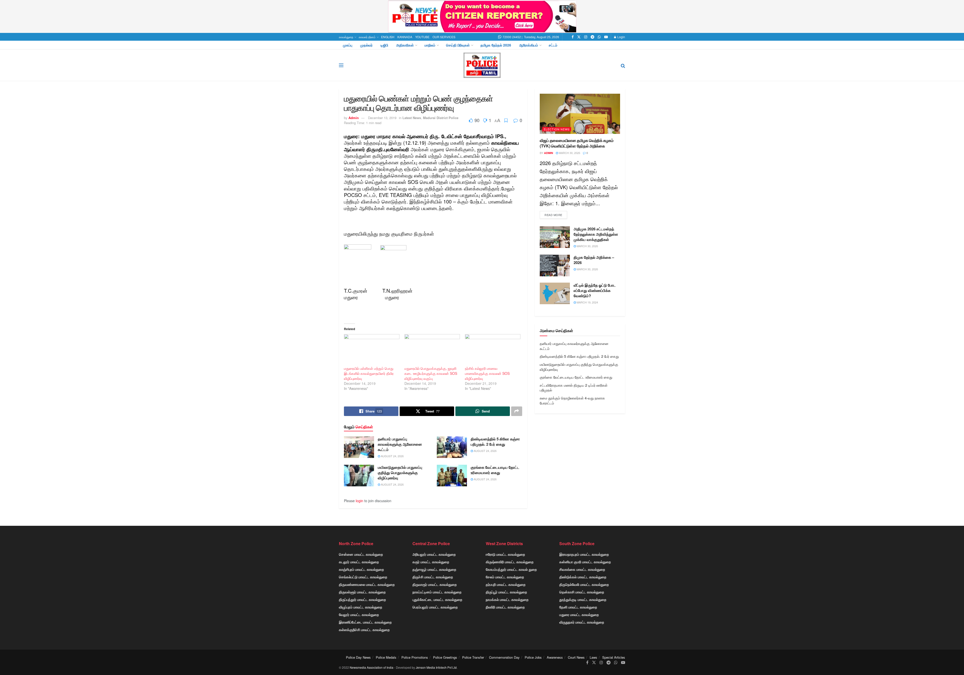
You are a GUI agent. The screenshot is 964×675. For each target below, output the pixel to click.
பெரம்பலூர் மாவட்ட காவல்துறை (435, 606)
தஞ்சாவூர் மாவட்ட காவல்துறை (434, 569)
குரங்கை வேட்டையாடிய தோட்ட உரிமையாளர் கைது (495, 469)
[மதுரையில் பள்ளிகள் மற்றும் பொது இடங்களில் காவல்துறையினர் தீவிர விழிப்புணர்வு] (371, 350)
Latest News (411, 117)
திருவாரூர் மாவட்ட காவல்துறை (434, 584)
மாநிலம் (430, 44)
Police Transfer (473, 657)
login (359, 500)
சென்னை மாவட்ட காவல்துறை (361, 554)
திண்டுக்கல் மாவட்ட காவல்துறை (582, 576)
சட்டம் (553, 44)
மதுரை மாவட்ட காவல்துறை (579, 614)
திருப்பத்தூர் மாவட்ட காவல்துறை (362, 599)
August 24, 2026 (392, 456)
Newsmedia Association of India (371, 667)
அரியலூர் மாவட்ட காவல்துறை (434, 554)
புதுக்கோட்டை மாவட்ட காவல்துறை (437, 599)
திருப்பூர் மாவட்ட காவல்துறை (506, 591)
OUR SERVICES (444, 37)
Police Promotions (414, 657)
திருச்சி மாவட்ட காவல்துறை (432, 576)
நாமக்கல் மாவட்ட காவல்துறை (507, 599)
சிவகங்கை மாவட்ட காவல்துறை (582, 569)
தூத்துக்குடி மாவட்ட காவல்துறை (582, 599)
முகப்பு (347, 44)
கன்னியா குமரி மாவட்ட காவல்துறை (585, 561)
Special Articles (613, 657)
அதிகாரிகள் (405, 44)
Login (621, 37)
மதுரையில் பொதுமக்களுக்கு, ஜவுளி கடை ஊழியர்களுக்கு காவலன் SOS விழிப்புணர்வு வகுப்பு (430, 373)
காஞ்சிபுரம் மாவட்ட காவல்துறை (361, 569)
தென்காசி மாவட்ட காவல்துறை (581, 591)
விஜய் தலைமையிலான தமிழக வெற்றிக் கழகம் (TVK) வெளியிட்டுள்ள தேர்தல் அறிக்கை (577, 143)
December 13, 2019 (382, 117)
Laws (593, 657)
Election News (557, 129)
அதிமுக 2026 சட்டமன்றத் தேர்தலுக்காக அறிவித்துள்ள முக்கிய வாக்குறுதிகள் (596, 234)
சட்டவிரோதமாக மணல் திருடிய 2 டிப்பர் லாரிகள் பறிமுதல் (574, 388)
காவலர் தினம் (367, 37)
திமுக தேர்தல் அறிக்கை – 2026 (594, 259)
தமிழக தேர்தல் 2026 (495, 44)
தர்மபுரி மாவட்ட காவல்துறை (505, 584)
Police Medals (386, 657)
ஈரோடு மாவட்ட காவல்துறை (505, 554)
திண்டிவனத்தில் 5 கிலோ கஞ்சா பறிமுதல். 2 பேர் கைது (495, 441)
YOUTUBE (422, 37)
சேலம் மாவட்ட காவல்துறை (505, 576)
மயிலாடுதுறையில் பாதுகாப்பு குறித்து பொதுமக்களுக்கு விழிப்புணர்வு (400, 472)
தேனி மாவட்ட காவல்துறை (578, 606)
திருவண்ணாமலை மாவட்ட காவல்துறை (367, 584)
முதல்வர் (366, 44)
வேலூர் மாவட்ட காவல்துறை (359, 614)
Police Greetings (445, 657)
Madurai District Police (440, 117)
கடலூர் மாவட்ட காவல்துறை (359, 561)
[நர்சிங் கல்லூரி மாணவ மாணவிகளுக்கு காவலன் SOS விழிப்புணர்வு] (492, 350)
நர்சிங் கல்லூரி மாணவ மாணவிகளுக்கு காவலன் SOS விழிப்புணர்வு (487, 373)
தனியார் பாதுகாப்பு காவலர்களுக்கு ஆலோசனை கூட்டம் (400, 444)
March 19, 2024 (587, 302)
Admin (353, 117)
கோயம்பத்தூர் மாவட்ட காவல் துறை (511, 569)
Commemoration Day (504, 657)
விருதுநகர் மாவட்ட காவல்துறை (581, 622)
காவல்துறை (346, 37)
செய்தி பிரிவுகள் (458, 44)
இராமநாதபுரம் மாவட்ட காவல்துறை (584, 554)
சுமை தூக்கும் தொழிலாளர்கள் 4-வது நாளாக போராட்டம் (572, 400)
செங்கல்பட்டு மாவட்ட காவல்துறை (363, 576)
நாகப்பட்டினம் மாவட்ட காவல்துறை (436, 591)
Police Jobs (533, 657)
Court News (576, 657)
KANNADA (404, 37)
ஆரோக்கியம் (528, 44)
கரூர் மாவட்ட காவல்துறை (430, 561)
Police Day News (358, 657)
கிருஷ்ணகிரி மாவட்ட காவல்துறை (509, 561)
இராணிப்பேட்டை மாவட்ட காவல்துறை (365, 622)
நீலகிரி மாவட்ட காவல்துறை (505, 606)
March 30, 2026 (569, 153)
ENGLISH (387, 37)
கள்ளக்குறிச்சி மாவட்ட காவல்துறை (364, 629)
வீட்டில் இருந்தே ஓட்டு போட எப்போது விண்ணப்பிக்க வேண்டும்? (595, 290)
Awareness (555, 657)
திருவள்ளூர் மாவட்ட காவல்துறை (362, 591)
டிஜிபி (384, 44)
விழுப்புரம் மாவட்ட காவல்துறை (360, 606)
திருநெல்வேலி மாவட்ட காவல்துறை (584, 584)
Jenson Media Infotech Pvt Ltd (436, 667)
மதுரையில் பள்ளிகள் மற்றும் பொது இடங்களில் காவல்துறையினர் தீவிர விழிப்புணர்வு (369, 373)
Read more (553, 215)
